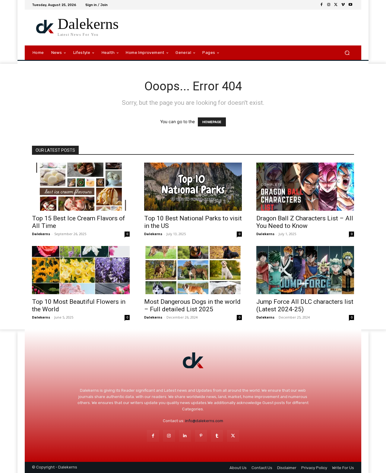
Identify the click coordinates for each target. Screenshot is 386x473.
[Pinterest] (201, 436)
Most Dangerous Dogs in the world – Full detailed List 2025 (192, 305)
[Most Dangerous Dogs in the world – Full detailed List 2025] (193, 270)
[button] (347, 53)
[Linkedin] (185, 436)
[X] (336, 4)
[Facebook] (321, 4)
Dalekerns (41, 234)
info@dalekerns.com (204, 421)
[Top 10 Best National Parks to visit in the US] (193, 187)
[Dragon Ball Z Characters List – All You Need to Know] (305, 187)
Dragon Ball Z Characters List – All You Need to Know (304, 222)
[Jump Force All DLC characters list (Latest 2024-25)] (305, 270)
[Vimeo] (343, 4)
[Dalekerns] (193, 361)
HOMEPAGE (211, 122)
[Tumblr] (217, 436)
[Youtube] (350, 4)
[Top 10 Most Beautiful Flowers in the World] (81, 270)
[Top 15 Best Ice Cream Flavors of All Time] (81, 187)
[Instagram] (328, 4)
